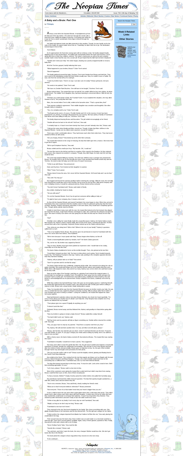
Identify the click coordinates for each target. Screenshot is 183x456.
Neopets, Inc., (109, 448)
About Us (101, 451)
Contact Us (93, 451)
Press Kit (107, 451)
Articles (83, 16)
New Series (115, 16)
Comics (107, 16)
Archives (53, 16)
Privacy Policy (77, 451)
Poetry (136, 16)
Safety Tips (85, 451)
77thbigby (50, 24)
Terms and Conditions (105, 452)
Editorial (90, 16)
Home (47, 16)
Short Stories (98, 16)
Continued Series (126, 16)
